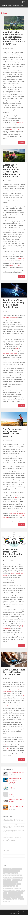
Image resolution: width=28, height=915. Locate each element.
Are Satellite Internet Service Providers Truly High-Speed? (14, 672)
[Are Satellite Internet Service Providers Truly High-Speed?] (14, 659)
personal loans (11, 892)
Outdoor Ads (21, 890)
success (5, 899)
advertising (6, 869)
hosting (18, 884)
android (11, 869)
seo (14, 897)
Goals (5, 882)
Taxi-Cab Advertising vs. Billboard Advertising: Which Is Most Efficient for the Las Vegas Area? (13, 826)
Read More (21, 142)
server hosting (19, 897)
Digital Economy (7, 879)
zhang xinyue (6, 901)
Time (10, 899)
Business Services (7, 853)
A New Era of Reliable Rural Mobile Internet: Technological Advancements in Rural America (12, 170)
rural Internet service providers (10, 317)
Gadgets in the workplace (15, 787)
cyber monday (7, 877)
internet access (12, 886)
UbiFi (16, 348)
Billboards (6, 871)
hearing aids (6, 884)
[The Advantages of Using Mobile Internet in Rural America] (14, 419)
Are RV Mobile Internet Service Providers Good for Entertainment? (12, 553)
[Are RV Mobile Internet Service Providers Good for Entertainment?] (14, 539)
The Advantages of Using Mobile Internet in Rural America (12, 432)
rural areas (11, 895)
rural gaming (17, 895)
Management (6, 890)
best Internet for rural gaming (10, 353)
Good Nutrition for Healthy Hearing (11, 834)
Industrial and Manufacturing (10, 856)
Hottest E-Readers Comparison (16, 772)
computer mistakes (8, 875)
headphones (10, 882)
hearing (16, 882)
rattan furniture (19, 892)
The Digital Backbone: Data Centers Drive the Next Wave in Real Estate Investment (13, 831)
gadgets (19, 879)
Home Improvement (8, 859)
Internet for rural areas (8, 706)
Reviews (5, 895)
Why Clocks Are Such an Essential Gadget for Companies (15, 780)
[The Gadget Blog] (14, 5)
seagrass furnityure (8, 897)
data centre (20, 877)
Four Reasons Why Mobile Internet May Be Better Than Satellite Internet (13, 303)
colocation (6, 873)
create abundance (17, 875)
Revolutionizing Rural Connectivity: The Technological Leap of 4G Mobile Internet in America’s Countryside (14, 38)
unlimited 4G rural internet (15, 129)
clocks (18, 871)
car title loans (12, 871)
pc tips (5, 892)
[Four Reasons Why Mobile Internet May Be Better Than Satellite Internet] (14, 290)
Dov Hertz (14, 879)
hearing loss (13, 884)
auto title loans (18, 869)
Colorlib (24, 912)
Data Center (14, 877)
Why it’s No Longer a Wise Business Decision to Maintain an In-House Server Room (13, 821)
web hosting (20, 899)
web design (14, 899)
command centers (13, 873)
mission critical (14, 890)
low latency (13, 888)
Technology (6, 850)
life (17, 886)
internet (5, 886)
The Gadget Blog (5, 912)
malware (18, 888)
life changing (6, 888)
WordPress (16, 913)
